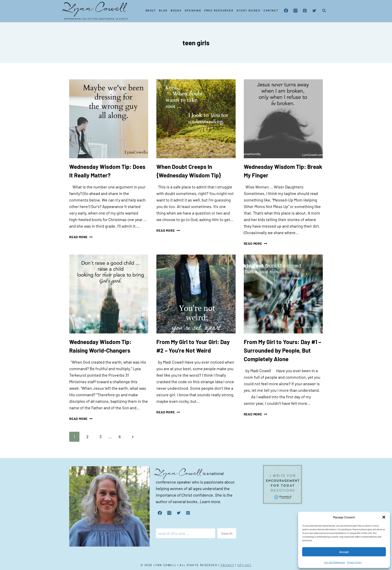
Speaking (193, 10)
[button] (384, 517)
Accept (344, 552)
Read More (80, 237)
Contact (271, 10)
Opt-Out (244, 565)
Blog (163, 10)
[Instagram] (295, 11)
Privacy (227, 565)
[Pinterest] (305, 11)
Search (227, 533)
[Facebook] (286, 11)
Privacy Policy (354, 562)
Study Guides (248, 10)
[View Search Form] (324, 10)
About (150, 10)
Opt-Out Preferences (334, 562)
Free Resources (218, 10)
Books (176, 10)
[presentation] (108, 118)
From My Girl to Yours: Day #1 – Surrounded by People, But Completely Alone (282, 350)
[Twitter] (314, 11)
